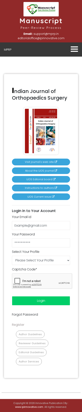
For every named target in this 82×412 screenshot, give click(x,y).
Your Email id (21, 217)
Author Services (29, 361)
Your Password (23, 234)
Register (18, 324)
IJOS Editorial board (39, 179)
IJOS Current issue (39, 197)
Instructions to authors (40, 188)
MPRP (7, 49)
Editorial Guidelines (31, 352)
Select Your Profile (25, 251)
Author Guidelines (30, 334)
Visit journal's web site (40, 162)
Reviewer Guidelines (32, 343)
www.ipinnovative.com (29, 407)
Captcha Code (24, 269)
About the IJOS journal (40, 171)
